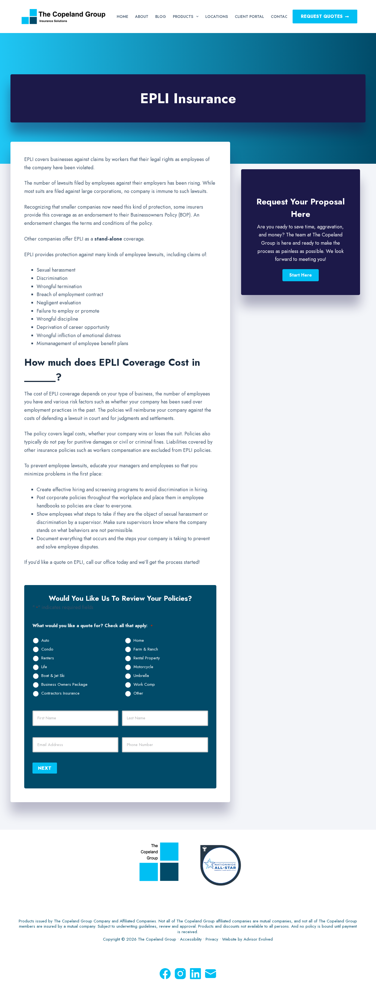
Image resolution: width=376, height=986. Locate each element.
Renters (47, 658)
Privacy (212, 939)
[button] (300, 275)
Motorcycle (143, 667)
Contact (280, 16)
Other (138, 693)
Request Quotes (322, 16)
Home (122, 16)
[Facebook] (165, 973)
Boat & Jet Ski (52, 676)
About (141, 16)
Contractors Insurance (60, 693)
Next (44, 768)
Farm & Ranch (145, 649)
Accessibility (191, 939)
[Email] (210, 973)
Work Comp (144, 684)
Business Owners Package (64, 684)
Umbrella (141, 676)
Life (44, 667)
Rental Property (146, 658)
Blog (160, 16)
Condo (47, 649)
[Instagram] (180, 973)
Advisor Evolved (258, 939)
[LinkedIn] (195, 973)
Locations (216, 16)
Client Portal (249, 16)
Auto (45, 640)
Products (183, 16)
